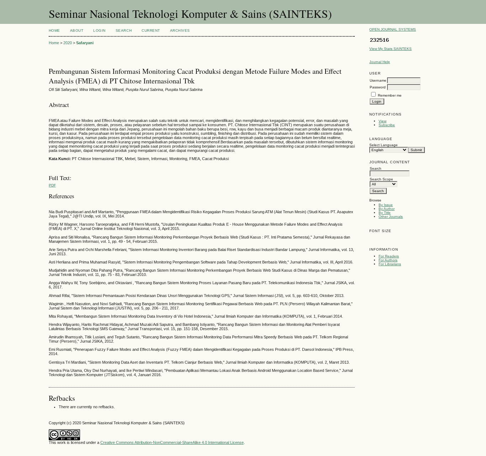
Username (378, 80)
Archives (180, 30)
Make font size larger (398, 239)
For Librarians (390, 264)
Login (99, 30)
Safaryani (85, 43)
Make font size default (387, 239)
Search (124, 30)
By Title (385, 213)
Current (151, 30)
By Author (387, 209)
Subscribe (387, 125)
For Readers (389, 256)
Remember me (390, 95)
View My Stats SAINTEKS (390, 49)
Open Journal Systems (392, 29)
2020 (67, 43)
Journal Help (379, 62)
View (382, 121)
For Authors (388, 260)
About (77, 30)
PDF (52, 185)
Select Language (383, 145)
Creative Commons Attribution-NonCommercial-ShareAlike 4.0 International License (172, 442)
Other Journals (391, 217)
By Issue (386, 205)
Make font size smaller (375, 239)
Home (54, 30)
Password (378, 87)
